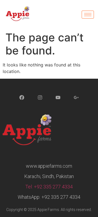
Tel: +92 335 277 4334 (49, 187)
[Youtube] (58, 97)
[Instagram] (40, 97)
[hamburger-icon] (88, 15)
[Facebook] (21, 97)
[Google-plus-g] (76, 97)
